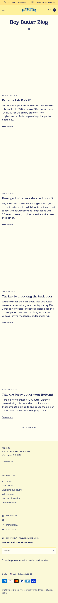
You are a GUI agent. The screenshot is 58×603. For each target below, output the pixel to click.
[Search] (49, 10)
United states (22, 574)
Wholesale (8, 494)
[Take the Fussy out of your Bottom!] (29, 358)
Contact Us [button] (7, 462)
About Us (7, 481)
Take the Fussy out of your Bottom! (27, 394)
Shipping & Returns (12, 489)
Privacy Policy (9, 502)
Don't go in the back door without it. (28, 198)
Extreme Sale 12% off (16, 100)
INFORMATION (8, 475)
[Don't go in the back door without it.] (29, 162)
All (29, 29)
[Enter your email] (53, 550)
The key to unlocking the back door (27, 296)
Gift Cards (7, 485)
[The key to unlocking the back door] (29, 260)
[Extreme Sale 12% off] (29, 64)
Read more (7, 126)
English (5, 574)
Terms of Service (11, 498)
